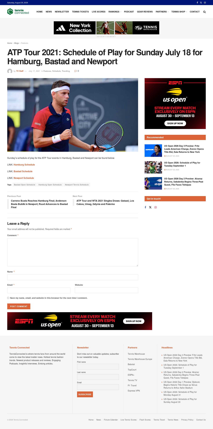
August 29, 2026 (172, 156)
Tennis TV (132, 380)
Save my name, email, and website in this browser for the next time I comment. (49, 297)
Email (11, 284)
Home (40, 11)
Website (79, 284)
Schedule (56, 71)
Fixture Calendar (111, 419)
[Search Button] (204, 11)
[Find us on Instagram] (205, 2)
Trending (66, 71)
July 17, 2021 (34, 71)
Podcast (129, 11)
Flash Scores (145, 419)
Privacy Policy (187, 419)
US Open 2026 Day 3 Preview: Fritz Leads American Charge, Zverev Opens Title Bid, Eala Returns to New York (184, 148)
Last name (81, 372)
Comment (13, 235)
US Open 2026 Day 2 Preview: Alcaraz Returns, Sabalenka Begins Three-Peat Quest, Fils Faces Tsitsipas (183, 181)
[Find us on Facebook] (197, 2)
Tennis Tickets (80, 11)
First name (81, 362)
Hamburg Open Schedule (50, 184)
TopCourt (132, 369)
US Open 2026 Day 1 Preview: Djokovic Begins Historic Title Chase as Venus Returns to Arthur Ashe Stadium (182, 384)
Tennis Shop (178, 11)
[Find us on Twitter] (201, 2)
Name (11, 271)
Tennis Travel (159, 419)
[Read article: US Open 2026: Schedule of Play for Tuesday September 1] (153, 167)
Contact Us (201, 419)
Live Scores (98, 11)
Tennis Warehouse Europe (140, 359)
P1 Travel (132, 385)
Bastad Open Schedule (24, 184)
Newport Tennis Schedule (77, 184)
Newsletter (62, 11)
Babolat (131, 364)
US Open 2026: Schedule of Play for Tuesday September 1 (182, 164)
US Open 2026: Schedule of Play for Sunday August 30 (180, 400)
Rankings (114, 11)
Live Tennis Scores (129, 419)
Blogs (16, 43)
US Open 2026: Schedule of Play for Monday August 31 (180, 393)
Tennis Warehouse (136, 353)
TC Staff (19, 71)
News (49, 11)
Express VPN (134, 390)
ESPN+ (131, 374)
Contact (195, 11)
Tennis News (173, 419)
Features (24, 43)
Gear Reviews (145, 11)
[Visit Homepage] (18, 11)
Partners (161, 11)
